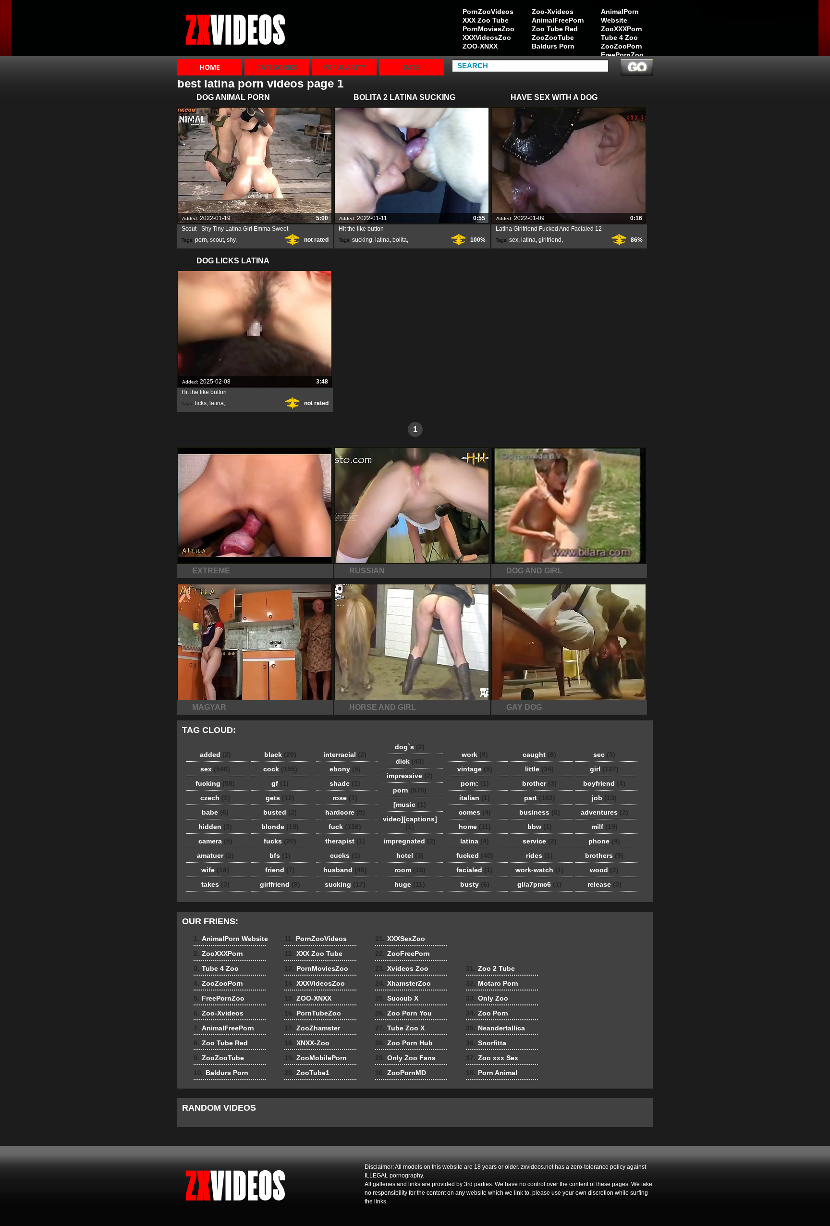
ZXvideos (238, 30)
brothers (604, 855)
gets (280, 798)
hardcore (345, 812)
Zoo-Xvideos (553, 11)
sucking (362, 239)
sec (604, 754)
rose (344, 798)
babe (215, 812)
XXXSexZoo (400, 938)
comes (475, 812)
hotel (410, 855)
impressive (410, 776)
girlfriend (549, 239)
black (280, 754)
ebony (345, 769)
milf (604, 826)
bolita (399, 239)
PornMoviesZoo (488, 29)
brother (539, 783)
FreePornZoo (622, 55)
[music (409, 804)
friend (280, 870)
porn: (475, 783)
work (475, 754)
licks (201, 403)
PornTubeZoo (312, 1013)
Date (411, 67)
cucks (345, 855)
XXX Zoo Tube (486, 20)
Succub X (396, 998)
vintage (474, 769)
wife (215, 870)
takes (215, 884)
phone (604, 841)
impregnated (410, 841)
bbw (539, 826)
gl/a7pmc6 (539, 884)
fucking (215, 783)
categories (276, 67)
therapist (345, 841)
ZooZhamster (312, 1028)
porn (201, 239)
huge (409, 884)
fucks (280, 841)
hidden (215, 826)
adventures (604, 812)
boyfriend (604, 783)
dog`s (410, 747)
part (539, 798)
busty (474, 884)
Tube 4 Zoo (619, 37)
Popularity (344, 67)
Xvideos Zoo (401, 968)
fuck (345, 826)
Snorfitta (486, 1043)
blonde (280, 826)
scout (217, 239)
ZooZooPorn (621, 46)
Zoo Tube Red (555, 29)
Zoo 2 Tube (490, 968)
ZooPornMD (400, 1073)
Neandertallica (495, 1028)
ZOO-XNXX (480, 46)
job (604, 798)
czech (215, 798)
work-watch (539, 870)
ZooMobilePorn (315, 1058)
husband (345, 870)
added (215, 754)
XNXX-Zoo (307, 1043)
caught (539, 754)
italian (474, 798)
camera (215, 841)
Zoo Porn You (403, 1013)
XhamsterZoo (403, 983)
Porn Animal (491, 1073)
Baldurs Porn (553, 46)
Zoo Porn (487, 1013)
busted (280, 812)
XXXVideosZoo (487, 37)
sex (513, 239)
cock (280, 769)
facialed (474, 870)
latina (382, 239)
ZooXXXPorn (621, 29)
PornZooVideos (488, 11)
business (539, 812)
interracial (344, 754)
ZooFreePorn (402, 953)
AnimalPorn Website (620, 16)
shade (345, 783)
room (410, 870)
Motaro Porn (492, 983)
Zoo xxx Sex (492, 1058)
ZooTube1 (307, 1073)
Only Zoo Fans (405, 1058)
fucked (474, 855)
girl (604, 769)
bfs (280, 855)
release (604, 884)
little (539, 769)
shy (231, 239)
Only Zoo (487, 998)
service (540, 841)
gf (280, 783)
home (475, 826)
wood (604, 870)
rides (539, 855)
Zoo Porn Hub (404, 1043)
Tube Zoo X (400, 1028)
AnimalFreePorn (558, 20)
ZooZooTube (553, 37)
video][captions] (410, 822)
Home (209, 67)
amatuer (215, 855)
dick (410, 761)
